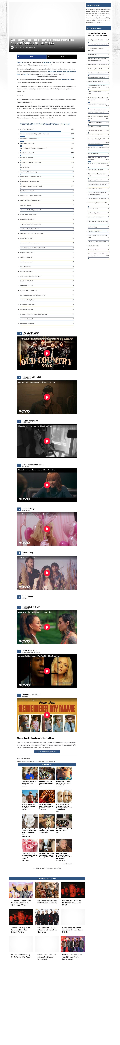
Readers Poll (38, 761)
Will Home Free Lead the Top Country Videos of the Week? (20, 956)
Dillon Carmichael (68, 71)
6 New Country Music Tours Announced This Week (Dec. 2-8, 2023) (72, 930)
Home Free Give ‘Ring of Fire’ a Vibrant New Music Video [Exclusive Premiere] (21, 930)
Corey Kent (26, 74)
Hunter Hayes (47, 62)
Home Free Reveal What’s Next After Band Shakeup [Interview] (46, 902)
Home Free (20, 62)
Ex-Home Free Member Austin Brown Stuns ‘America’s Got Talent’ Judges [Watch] (21, 903)
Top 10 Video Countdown (48, 761)
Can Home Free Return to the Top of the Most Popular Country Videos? (72, 957)
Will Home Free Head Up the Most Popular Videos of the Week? (71, 903)
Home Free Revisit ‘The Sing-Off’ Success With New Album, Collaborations (46, 930)
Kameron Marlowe (66, 79)
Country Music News (29, 761)
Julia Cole (59, 71)
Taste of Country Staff (19, 47)
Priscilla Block (52, 71)
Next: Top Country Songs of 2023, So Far (47, 752)
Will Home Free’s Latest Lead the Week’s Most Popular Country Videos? (46, 957)
